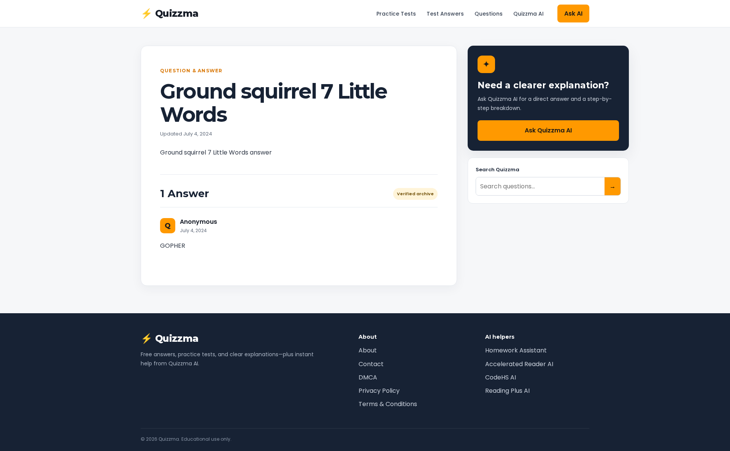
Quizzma (169, 13)
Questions (488, 14)
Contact (371, 364)
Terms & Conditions (388, 404)
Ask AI (573, 13)
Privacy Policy (379, 390)
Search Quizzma (497, 169)
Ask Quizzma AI (548, 130)
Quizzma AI (528, 14)
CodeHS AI (500, 377)
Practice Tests (396, 14)
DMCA (368, 377)
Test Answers (445, 14)
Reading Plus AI (507, 390)
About (368, 350)
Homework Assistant (516, 350)
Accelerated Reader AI (519, 364)
